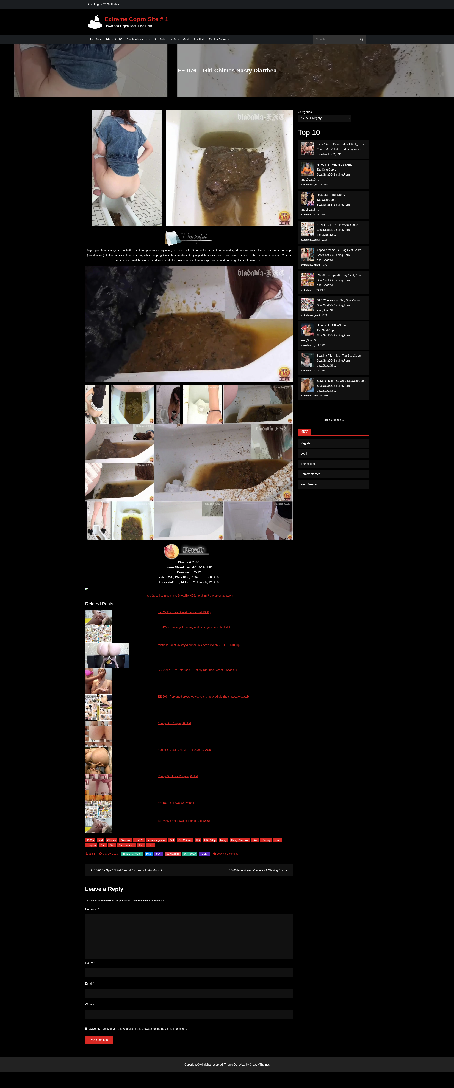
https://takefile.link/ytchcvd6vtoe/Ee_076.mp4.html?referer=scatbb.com (189, 595)
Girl (172, 840)
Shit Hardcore (126, 845)
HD (198, 840)
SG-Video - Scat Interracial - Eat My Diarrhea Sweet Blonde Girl (198, 670)
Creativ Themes (260, 1064)
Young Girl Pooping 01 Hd (174, 723)
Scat (102, 845)
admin (92, 853)
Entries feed (308, 463)
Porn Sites (95, 39)
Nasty (223, 840)
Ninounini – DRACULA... (332, 325)
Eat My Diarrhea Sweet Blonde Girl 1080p (184, 612)
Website (90, 1004)
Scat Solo (159, 39)
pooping (91, 845)
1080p (90, 840)
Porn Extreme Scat (333, 419)
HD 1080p (210, 840)
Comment (92, 909)
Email (89, 983)
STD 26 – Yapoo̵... (328, 300)
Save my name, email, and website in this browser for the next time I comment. (138, 1028)
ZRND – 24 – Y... (327, 224)
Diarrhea (125, 840)
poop (277, 840)
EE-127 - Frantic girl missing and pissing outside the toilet (194, 627)
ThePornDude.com (219, 39)
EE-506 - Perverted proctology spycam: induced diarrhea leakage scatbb (203, 696)
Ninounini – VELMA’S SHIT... (335, 164)
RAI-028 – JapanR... (329, 275)
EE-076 (139, 840)
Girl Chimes (185, 840)
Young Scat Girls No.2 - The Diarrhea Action (185, 749)
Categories (305, 112)
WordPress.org (310, 484)
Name (90, 962)
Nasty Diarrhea (239, 840)
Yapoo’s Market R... (329, 250)
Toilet (204, 854)
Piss (255, 840)
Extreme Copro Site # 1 (136, 19)
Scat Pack (199, 39)
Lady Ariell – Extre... (329, 144)
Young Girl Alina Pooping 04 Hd (178, 776)
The (141, 845)
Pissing (266, 840)
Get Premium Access (138, 39)
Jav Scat (174, 39)
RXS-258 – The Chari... (331, 194)
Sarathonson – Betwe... (331, 380)
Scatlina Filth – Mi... (329, 355)
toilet (150, 845)
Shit (112, 845)
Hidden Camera (132, 854)
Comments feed (310, 474)
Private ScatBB (114, 39)
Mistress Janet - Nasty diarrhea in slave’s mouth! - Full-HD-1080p (199, 645)
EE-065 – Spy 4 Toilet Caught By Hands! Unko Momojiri (128, 870)
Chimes (111, 840)
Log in (304, 453)
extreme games (156, 840)
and (100, 840)
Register (306, 443)
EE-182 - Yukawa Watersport (176, 802)
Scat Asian (173, 854)
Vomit (186, 39)
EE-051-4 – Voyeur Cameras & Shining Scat (256, 870)
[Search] (361, 39)
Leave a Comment (227, 853)
